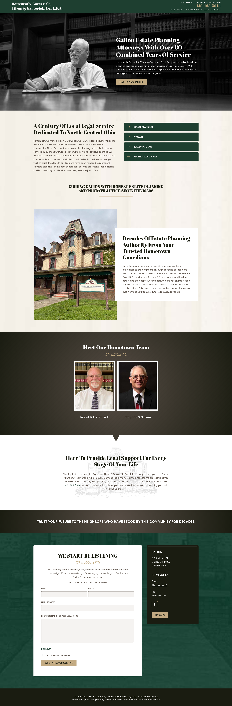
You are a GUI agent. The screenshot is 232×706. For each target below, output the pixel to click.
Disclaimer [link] (77, 699)
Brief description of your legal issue (59, 616)
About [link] (180, 9)
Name (43, 588)
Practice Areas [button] (194, 9)
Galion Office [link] (159, 565)
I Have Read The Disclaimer (58, 655)
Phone (91, 588)
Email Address (48, 602)
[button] (155, 604)
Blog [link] (206, 9)
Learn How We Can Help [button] (132, 82)
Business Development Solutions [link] (130, 699)
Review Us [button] (160, 615)
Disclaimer (46, 649)
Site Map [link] (89, 699)
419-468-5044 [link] (208, 5)
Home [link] (172, 9)
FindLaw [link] (155, 699)
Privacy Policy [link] (103, 699)
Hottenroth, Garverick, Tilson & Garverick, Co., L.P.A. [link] (109, 696)
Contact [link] (216, 9)
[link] (37, 6)
